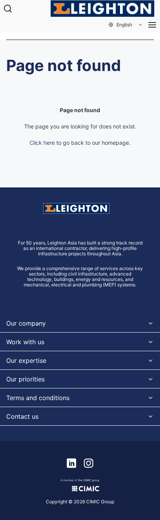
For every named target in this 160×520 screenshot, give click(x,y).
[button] (125, 25)
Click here (42, 142)
